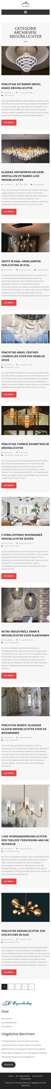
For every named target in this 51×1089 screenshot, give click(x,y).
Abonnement (6, 1018)
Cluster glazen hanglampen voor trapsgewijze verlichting (24, 1053)
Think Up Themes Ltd (23, 1083)
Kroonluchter (10, 95)
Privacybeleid (6, 1026)
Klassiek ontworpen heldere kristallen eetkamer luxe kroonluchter (22, 176)
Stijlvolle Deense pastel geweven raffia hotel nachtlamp (23, 1049)
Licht (17, 367)
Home (10, 1076)
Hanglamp (9, 455)
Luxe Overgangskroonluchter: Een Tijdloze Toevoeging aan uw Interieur (25, 840)
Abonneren (8, 1064)
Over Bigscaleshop (9, 1022)
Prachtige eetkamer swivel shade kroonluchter (19, 1041)
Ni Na (10, 93)
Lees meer (8, 122)
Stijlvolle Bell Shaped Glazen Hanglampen (18, 1057)
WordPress (25, 1085)
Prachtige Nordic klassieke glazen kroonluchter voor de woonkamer (23, 729)
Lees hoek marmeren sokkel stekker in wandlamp (21, 1045)
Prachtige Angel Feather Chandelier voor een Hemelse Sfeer (23, 356)
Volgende (32, 987)
